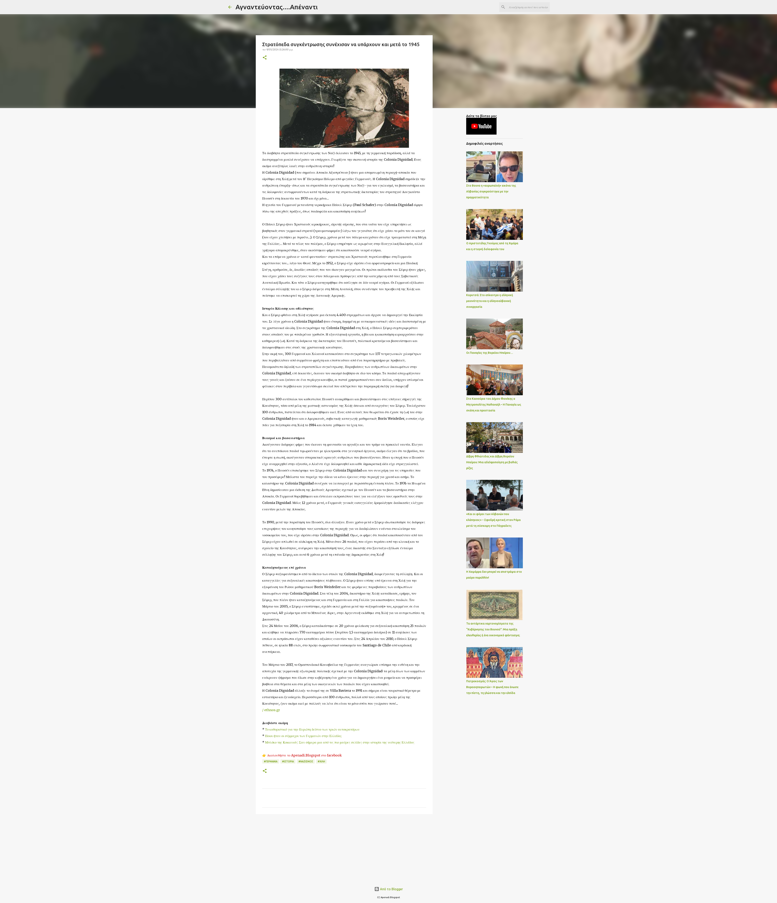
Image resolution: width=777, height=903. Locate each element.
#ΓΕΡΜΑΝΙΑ (270, 761)
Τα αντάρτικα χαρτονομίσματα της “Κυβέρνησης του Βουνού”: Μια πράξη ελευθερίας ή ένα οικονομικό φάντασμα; (493, 629)
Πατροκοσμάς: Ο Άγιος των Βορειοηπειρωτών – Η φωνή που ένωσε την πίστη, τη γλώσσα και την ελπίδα (492, 687)
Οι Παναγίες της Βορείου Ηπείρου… (489, 352)
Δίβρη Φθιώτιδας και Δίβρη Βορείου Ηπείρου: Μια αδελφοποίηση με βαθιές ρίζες (492, 462)
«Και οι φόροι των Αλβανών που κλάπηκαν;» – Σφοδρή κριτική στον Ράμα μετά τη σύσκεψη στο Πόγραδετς (493, 519)
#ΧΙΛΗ (321, 761)
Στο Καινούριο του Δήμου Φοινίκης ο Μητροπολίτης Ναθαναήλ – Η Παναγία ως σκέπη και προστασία (493, 404)
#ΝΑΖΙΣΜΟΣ (305, 761)
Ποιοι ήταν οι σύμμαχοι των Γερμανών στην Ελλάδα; (303, 736)
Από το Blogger (391, 889)
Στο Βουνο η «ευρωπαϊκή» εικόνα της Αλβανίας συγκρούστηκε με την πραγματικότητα (491, 191)
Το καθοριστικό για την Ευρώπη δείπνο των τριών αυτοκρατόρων (312, 729)
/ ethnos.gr (271, 710)
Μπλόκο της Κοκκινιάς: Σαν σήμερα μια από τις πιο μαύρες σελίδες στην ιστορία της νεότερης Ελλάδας (339, 742)
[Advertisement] (344, 848)
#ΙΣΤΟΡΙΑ (288, 761)
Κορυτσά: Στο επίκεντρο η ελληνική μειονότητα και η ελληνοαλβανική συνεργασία (489, 300)
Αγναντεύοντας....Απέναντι (277, 7)
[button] (264, 58)
